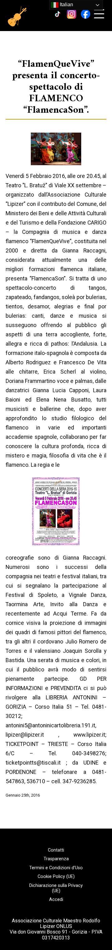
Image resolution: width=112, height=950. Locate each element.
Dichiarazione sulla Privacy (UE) (56, 888)
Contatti (56, 850)
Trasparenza (56, 859)
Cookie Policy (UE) (56, 876)
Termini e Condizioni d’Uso (56, 868)
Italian (65, 4)
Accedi (56, 899)
